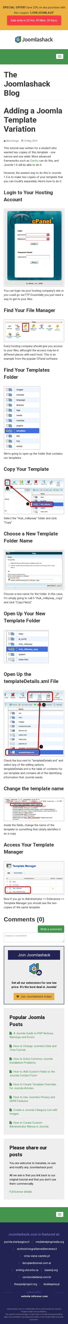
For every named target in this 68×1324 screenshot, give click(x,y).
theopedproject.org (25, 1284)
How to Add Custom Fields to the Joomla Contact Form (32, 1073)
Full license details (20, 1191)
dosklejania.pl (51, 1284)
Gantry (34, 160)
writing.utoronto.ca (27, 1270)
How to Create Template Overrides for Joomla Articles (32, 1086)
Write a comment (51, 929)
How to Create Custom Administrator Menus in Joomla (29, 1124)
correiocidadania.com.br (36, 1277)
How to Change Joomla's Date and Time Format (32, 1048)
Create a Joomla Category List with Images (33, 1111)
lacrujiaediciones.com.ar (36, 1263)
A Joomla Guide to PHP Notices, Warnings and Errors (31, 1035)
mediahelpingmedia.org (50, 1241)
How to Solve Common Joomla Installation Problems (31, 1060)
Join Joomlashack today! (36, 996)
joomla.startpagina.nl (16, 1241)
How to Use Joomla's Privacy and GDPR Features (32, 1099)
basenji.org (51, 1270)
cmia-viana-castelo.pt (37, 1255)
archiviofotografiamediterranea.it (37, 1248)
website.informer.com (34, 1296)
